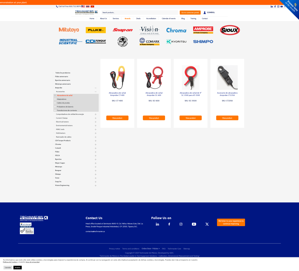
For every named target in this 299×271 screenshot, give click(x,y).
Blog (183, 18)
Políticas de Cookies (10, 262)
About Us (103, 18)
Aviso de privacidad (32, 262)
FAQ (163, 249)
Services (116, 18)
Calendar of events (169, 18)
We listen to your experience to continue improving (231, 222)
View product (117, 118)
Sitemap (186, 249)
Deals (138, 18)
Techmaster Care (174, 249)
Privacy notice (114, 249)
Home (92, 18)
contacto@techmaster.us (95, 231)
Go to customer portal (190, 12)
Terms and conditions (130, 249)
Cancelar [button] (8, 267)
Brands (127, 18)
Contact (205, 18)
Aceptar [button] (17, 267)
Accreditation (151, 18)
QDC (172, 253)
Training (193, 18)
